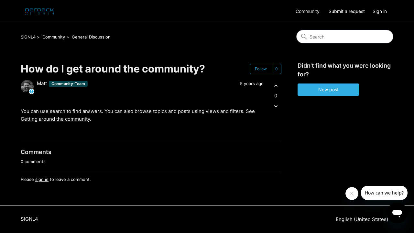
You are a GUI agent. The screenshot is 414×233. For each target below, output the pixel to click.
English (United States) (362, 219)
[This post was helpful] (275, 85)
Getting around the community (55, 119)
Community (308, 11)
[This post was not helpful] (275, 106)
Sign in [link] (380, 11)
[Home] (40, 11)
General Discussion (91, 36)
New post (328, 89)
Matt (42, 83)
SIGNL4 (28, 36)
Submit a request (347, 11)
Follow (261, 68)
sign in (42, 179)
